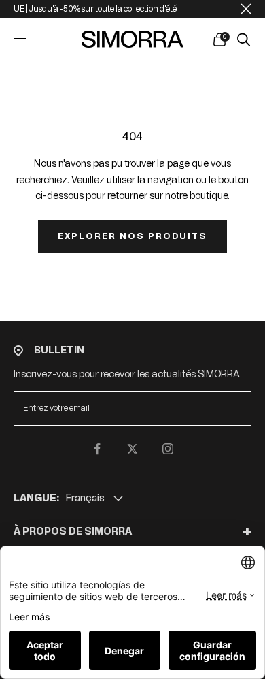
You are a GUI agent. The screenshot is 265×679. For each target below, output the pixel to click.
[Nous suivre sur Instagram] (168, 449)
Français (85, 498)
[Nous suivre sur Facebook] (97, 449)
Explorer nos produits (132, 236)
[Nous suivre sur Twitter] (132, 449)
